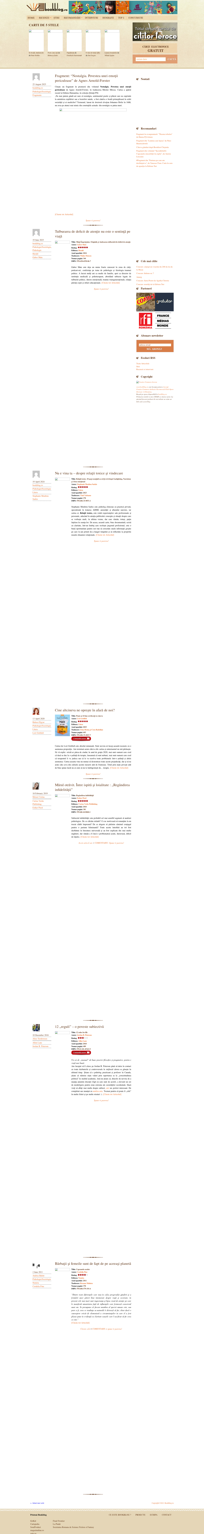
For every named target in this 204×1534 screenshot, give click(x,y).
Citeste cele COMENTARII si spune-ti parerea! (101, 1328)
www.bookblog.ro (142, 387)
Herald (35, 253)
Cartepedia (34, 1524)
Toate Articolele (142, 363)
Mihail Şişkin (109, 55)
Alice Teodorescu (40, 1038)
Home (31, 17)
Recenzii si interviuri (144, 369)
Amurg (139, 277)
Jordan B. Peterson (40, 1046)
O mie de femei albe (93, 52)
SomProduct (35, 1527)
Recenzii (44, 17)
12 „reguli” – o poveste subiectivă (79, 1026)
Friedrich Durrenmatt (74, 55)
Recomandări (72, 17)
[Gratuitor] (164, 302)
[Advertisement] (155, 103)
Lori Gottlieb (38, 732)
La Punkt (57, 1524)
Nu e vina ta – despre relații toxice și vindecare (89, 473)
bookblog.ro (48, 7)
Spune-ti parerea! (93, 220)
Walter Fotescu (85, 256)
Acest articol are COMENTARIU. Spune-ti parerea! (101, 842)
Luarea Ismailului (111, 52)
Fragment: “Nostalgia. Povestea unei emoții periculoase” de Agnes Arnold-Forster (86, 78)
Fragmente (37, 95)
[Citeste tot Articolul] (64, 214)
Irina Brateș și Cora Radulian (91, 729)
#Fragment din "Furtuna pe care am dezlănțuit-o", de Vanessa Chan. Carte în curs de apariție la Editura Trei (154, 163)
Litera (35, 492)
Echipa (153, 1514)
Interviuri (91, 17)
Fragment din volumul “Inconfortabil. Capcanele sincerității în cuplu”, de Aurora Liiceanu (153, 153)
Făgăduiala (70, 52)
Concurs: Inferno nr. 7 (145, 273)
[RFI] (155, 320)
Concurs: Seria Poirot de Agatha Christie (152, 280)
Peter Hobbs (35, 55)
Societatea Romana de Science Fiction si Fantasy (73, 1527)
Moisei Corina (39, 796)
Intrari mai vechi (37, 1503)
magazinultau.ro (37, 1530)
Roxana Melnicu (86, 1283)
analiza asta (97, 1091)
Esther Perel (38, 807)
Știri (56, 17)
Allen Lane (37, 1042)
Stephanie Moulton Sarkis (87, 484)
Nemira (36, 1282)
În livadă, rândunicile (36, 52)
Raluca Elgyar (39, 722)
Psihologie (37, 250)
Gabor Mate (38, 257)
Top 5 (121, 17)
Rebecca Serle (53, 55)
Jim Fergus (92, 55)
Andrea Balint (38, 1275)
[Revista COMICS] (145, 302)
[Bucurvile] (123, 7)
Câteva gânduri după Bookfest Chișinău (152, 147)
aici (107, 1088)
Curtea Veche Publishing (87, 804)
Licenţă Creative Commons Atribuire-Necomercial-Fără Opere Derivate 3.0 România (155, 389)
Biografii (108, 17)
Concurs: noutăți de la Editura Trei (150, 284)
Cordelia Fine (38, 1286)
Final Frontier (59, 1520)
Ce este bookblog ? (120, 1514)
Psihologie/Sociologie (42, 91)
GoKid (33, 1520)
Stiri (138, 366)
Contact (166, 1514)
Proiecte (140, 1514)
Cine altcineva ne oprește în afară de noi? (85, 710)
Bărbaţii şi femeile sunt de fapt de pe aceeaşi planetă (93, 1263)
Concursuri (135, 17)
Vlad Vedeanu (85, 495)
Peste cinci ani (53, 52)
